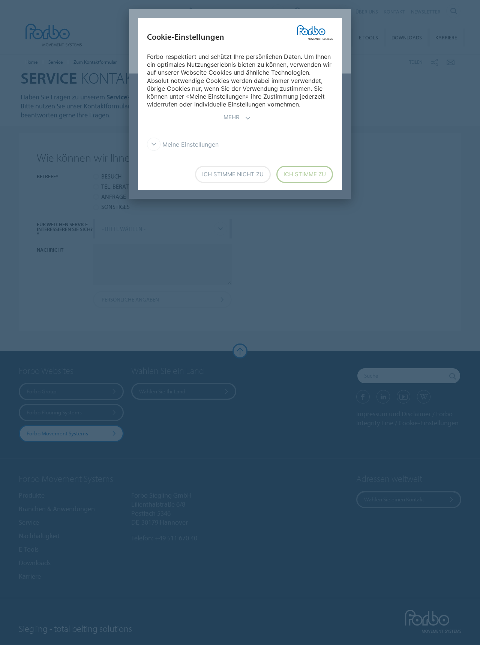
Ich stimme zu (305, 174)
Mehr (232, 117)
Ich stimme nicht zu (233, 174)
